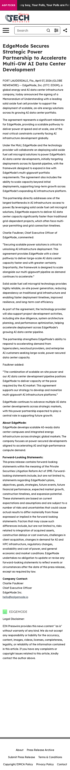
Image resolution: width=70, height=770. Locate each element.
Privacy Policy (45, 764)
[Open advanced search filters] (56, 30)
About (19, 750)
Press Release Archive (40, 750)
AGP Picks (8, 5)
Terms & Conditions (50, 757)
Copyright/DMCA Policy (18, 764)
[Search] (48, 30)
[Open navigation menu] (6, 30)
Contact (62, 764)
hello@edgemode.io (15, 597)
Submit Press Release (21, 757)
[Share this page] (65, 30)
